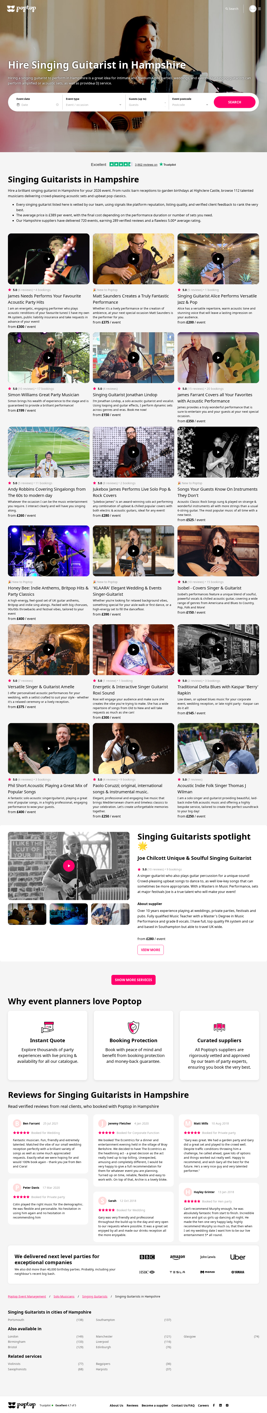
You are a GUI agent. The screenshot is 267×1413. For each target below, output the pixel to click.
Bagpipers (103, 1364)
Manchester (104, 1336)
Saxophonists (17, 1369)
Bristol (12, 1347)
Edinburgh (103, 1347)
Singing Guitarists (94, 1296)
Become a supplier (155, 1405)
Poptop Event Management (27, 1296)
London (13, 1336)
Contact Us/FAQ (183, 1405)
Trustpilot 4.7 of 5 (58, 1405)
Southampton (105, 1320)
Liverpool (102, 1342)
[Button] (49, 259)
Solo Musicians (64, 1296)
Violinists (14, 1364)
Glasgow (190, 1336)
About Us (116, 1405)
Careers (203, 1405)
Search (233, 9)
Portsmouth (16, 1320)
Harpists (102, 1369)
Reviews (132, 1405)
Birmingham (16, 1342)
